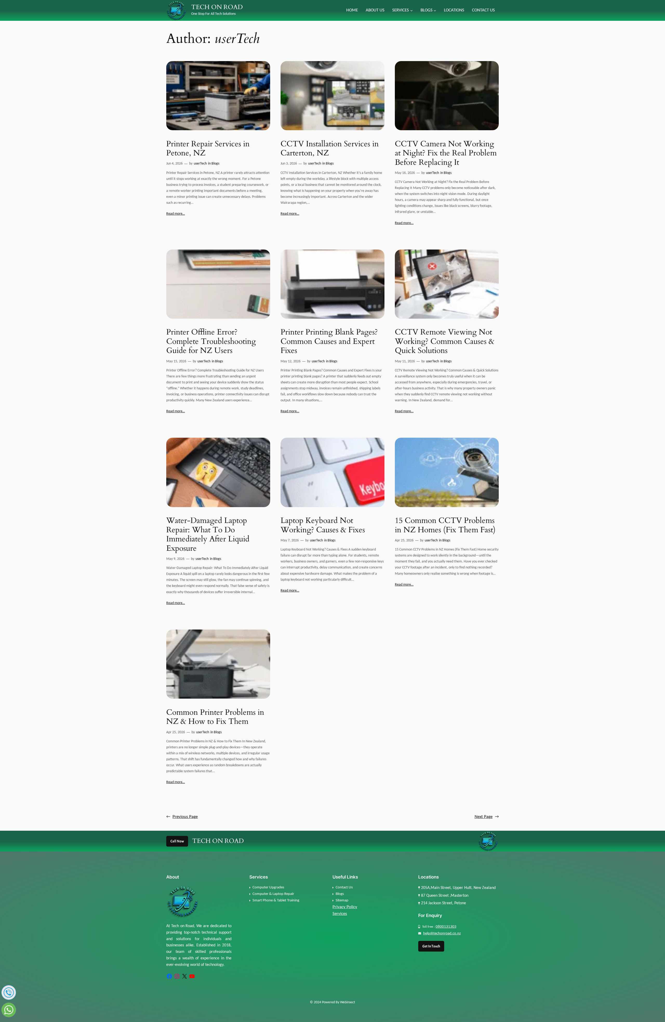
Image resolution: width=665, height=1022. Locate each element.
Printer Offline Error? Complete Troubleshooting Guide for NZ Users (211, 342)
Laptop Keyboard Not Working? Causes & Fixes (323, 525)
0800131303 (446, 927)
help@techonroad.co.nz (442, 933)
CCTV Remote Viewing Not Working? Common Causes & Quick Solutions (444, 342)
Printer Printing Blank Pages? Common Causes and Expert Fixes (329, 342)
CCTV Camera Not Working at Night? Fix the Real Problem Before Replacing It (446, 153)
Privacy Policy (344, 907)
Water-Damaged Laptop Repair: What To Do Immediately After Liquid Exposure (207, 534)
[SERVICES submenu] (411, 10)
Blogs (215, 164)
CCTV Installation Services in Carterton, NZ (330, 149)
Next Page (487, 817)
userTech (200, 164)
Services (339, 914)
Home (352, 10)
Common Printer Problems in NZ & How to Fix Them (215, 717)
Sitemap (342, 900)
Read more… (175, 214)
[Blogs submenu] (435, 10)
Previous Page (182, 817)
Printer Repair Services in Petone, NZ (208, 149)
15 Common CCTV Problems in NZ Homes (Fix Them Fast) (445, 525)
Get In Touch (431, 946)
